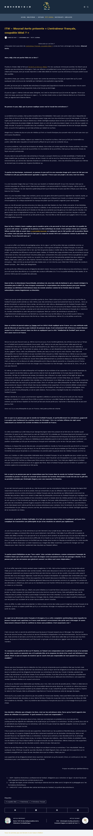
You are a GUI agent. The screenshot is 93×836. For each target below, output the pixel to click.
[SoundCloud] (27, 7)
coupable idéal (11, 801)
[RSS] (30, 7)
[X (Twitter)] (8, 7)
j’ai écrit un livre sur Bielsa (37, 67)
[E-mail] (5, 7)
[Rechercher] (87, 7)
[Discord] (13, 7)
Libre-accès (68, 17)
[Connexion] (84, 7)
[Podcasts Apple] (21, 7)
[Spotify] (24, 7)
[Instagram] (19, 7)
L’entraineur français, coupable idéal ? (39, 46)
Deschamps (24, 801)
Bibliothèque (31, 17)
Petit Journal (49, 17)
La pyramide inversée (39, 231)
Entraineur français (38, 801)
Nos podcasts (59, 17)
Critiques (41, 17)
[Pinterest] (57, 810)
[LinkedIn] (16, 7)
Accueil (23, 17)
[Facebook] (10, 7)
